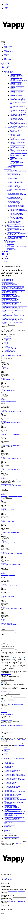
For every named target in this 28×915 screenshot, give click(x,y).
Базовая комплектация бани (11, 787)
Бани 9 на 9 (6, 353)
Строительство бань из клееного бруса (13, 774)
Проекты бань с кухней (16, 92)
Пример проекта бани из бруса (17, 209)
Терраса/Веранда (19, 658)
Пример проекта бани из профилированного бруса (16, 214)
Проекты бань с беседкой (16, 83)
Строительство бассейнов (10, 785)
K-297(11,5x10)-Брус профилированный (11, 411)
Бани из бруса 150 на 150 (10, 349)
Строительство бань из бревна (11, 771)
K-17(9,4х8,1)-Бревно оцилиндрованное (11, 458)
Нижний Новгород (8, 51)
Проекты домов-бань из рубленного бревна (16, 121)
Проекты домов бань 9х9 (7, 282)
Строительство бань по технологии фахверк (15, 789)
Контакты (6, 9)
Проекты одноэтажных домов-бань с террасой (12, 286)
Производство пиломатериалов (12, 818)
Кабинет (9, 663)
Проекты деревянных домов (11, 764)
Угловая (4, 661)
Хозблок (16, 663)
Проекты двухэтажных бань (17, 86)
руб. (15, 647)
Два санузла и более (9, 668)
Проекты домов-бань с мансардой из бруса (11, 291)
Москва (5, 44)
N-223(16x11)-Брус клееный (8, 542)
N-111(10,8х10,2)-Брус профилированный (11, 485)
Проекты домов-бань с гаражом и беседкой (12, 288)
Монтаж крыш (7, 826)
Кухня (19, 659)
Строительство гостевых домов (12, 770)
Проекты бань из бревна (16, 75)
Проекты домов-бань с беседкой (18, 112)
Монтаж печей (7, 831)
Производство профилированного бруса (14, 817)
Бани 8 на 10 (7, 344)
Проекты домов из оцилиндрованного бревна (16, 161)
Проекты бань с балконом (16, 91)
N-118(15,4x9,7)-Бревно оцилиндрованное (11, 496)
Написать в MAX (5, 67)
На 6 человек (14, 672)
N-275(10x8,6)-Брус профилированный (10, 445)
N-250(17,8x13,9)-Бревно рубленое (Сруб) (11, 608)
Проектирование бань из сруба (11, 798)
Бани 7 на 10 (7, 340)
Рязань (5, 47)
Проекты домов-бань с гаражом (18, 98)
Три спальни (21, 665)
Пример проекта (8, 803)
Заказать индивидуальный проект (9, 624)
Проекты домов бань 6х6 (7, 279)
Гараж (23, 661)
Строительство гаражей (10, 782)
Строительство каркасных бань (12, 786)
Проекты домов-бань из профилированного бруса (16, 119)
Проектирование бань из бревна (12, 795)
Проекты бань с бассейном (16, 76)
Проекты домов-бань (9, 763)
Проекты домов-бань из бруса (17, 99)
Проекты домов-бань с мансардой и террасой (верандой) (18, 124)
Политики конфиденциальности (16, 685)
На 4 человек (23, 671)
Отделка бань (7, 827)
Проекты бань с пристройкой (17, 90)
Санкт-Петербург (8, 46)
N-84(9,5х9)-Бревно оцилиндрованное (10, 532)
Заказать (3, 333)
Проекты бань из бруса (15, 74)
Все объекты (4, 712)
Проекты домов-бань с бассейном (18, 100)
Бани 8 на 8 (6, 346)
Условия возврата (8, 879)
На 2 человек (5, 671)
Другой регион (7, 59)
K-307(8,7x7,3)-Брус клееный (8, 390)
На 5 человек (5, 672)
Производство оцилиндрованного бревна (14, 811)
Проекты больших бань (16, 82)
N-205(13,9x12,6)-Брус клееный (9, 585)
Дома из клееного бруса (16, 130)
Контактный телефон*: (6, 696)
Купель (24, 659)
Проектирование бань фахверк (11, 807)
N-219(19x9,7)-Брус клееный (8, 596)
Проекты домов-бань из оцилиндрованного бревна (16, 116)
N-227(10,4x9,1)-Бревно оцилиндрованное (11, 553)
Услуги (5, 823)
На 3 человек (14, 671)
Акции (5, 8)
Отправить (3, 682)
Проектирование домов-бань (11, 806)
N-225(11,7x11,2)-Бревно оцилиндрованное (12, 564)
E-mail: (2, 698)
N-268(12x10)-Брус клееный (8, 575)
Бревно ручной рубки (8, 652)
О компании (7, 7)
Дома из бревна (13, 128)
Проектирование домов (10, 805)
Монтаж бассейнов (8, 833)
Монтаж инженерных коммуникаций (13, 829)
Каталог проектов (8, 760)
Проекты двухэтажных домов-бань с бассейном (13, 318)
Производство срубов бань (10, 815)
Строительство (7, 768)
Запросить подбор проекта (7, 623)
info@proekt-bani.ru (19, 758)
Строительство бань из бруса (11, 772)
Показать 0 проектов (6, 674)
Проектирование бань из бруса (11, 797)
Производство (7, 810)
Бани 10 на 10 (7, 336)
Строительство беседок (9, 783)
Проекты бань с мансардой (16, 84)
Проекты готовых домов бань (8, 283)
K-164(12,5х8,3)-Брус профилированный (11, 355)
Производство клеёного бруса (11, 819)
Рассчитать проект (5, 63)
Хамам (20, 662)
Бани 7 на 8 (6, 342)
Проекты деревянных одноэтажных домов (15, 135)
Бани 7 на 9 (6, 343)
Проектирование (8, 790)
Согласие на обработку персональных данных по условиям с (13, 739)
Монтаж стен (7, 830)
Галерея (6, 1)
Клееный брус (10, 653)
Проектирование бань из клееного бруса (14, 802)
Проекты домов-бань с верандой (18, 114)
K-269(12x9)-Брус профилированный (10, 434)
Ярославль (6, 54)
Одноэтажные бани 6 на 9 (10, 347)
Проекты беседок (8, 767)
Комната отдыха (11, 659)
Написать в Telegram (6, 66)
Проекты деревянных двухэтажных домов (15, 132)
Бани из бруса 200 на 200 (10, 350)
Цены (5, 5)
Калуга (5, 56)
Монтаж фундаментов (9, 825)
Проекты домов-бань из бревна (17, 104)
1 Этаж (4, 645)
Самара (5, 50)
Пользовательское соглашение (11, 837)
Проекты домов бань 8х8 (7, 280)
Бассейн (4, 658)
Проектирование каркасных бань (12, 809)
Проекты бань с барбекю (16, 95)
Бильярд (10, 658)
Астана (5, 55)
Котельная (18, 666)
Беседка (10, 661)
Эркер (22, 663)
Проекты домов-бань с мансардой (18, 108)
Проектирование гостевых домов (12, 794)
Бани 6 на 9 (6, 339)
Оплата (5, 878)
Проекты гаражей (8, 766)
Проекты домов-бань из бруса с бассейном (11, 314)
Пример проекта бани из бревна (18, 216)
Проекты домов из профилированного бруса (16, 164)
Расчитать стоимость (6, 691)
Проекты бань (7, 762)
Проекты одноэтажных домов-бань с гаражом (12, 287)
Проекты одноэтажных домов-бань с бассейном (13, 290)
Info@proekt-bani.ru (19, 745)
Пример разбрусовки (15, 220)
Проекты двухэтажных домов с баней (10, 299)
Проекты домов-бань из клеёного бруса (11, 302)
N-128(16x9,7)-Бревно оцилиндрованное (11, 368)
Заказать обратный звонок (7, 68)
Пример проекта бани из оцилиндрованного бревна (16, 218)
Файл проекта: (4, 699)
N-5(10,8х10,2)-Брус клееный (8, 521)
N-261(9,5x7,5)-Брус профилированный (11, 422)
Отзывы (6, 4)
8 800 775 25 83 (4, 64)
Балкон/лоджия (13, 662)
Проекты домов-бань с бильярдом (18, 126)
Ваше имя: (3, 695)
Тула (5, 58)
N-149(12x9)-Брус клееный (7, 509)
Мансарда (17, 661)
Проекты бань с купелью (16, 94)
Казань (5, 52)
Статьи (5, 3)
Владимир (6, 48)
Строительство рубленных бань (12, 778)
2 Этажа (10, 645)
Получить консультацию (7, 484)
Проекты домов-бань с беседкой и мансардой (12, 320)
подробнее (3, 367)
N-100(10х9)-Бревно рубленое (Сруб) (10, 469)
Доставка (6, 877)
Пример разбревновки (15, 221)
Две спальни (12, 665)
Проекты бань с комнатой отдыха (18, 80)
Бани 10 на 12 (7, 338)
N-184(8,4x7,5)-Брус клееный (8, 379)
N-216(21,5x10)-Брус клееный (8, 401)
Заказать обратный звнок (7, 758)
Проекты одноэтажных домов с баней (10, 296)
